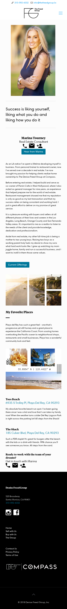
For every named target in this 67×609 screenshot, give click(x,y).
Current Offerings (17, 264)
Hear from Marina (33, 151)
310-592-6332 (21, 2)
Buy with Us (11, 534)
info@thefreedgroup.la (45, 2)
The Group (11, 537)
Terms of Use (12, 555)
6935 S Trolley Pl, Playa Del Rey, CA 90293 (32, 402)
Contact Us (11, 548)
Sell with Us (11, 531)
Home (9, 527)
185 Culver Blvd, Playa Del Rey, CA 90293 (32, 433)
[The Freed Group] (33, 13)
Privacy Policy (12, 551)
